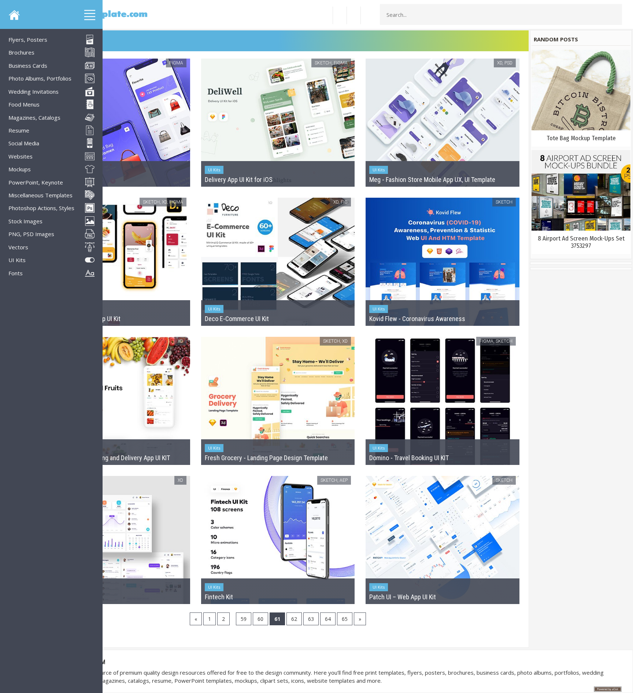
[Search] (614, 14)
